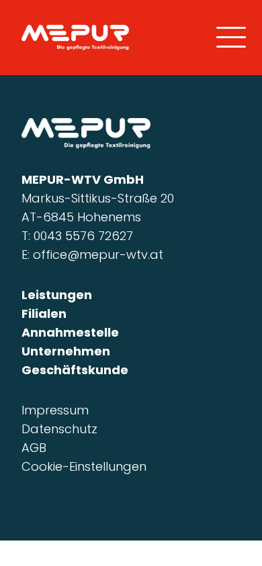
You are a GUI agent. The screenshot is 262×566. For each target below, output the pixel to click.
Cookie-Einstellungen (83, 466)
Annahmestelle (70, 332)
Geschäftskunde (74, 369)
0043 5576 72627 (83, 235)
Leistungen (56, 294)
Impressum (55, 410)
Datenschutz (59, 428)
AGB (33, 447)
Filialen (44, 313)
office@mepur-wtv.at (98, 254)
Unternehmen (65, 351)
